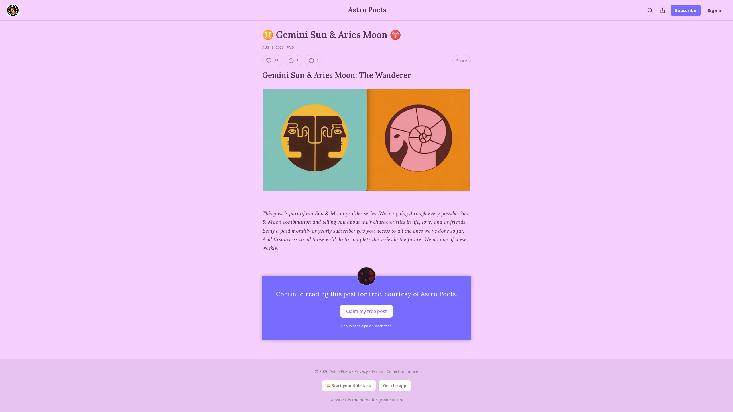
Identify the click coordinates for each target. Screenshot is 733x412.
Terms (377, 371)
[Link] (254, 75)
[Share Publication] (662, 10)
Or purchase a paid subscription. (366, 326)
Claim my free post (366, 311)
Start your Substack (351, 385)
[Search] (650, 10)
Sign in (715, 10)
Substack (338, 400)
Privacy (361, 371)
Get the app (394, 385)
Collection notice (402, 371)
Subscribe (685, 10)
